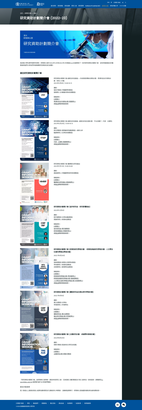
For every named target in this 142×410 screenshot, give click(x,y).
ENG (108, 2)
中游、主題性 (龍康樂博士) (62, 142)
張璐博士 (72, 101)
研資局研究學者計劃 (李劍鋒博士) (65, 276)
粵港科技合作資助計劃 (61, 101)
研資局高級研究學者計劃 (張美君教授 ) (66, 278)
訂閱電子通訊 (117, 2)
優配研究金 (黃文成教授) (62, 314)
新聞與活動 (28, 13)
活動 (34, 13)
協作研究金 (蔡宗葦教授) (62, 229)
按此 (56, 104)
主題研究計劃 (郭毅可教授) (62, 354)
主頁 (21, 13)
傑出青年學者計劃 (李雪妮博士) (64, 316)
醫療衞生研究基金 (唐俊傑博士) (64, 182)
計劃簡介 (57, 99)
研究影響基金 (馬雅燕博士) (62, 231)
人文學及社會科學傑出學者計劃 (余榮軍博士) (68, 281)
